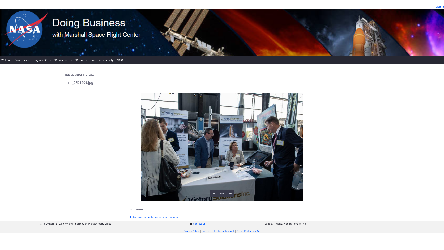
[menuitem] (6, 60)
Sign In (440, 6)
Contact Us (199, 223)
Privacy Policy (191, 231)
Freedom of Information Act (218, 231)
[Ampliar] (230, 193)
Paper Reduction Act (248, 231)
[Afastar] (213, 193)
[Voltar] (68, 83)
